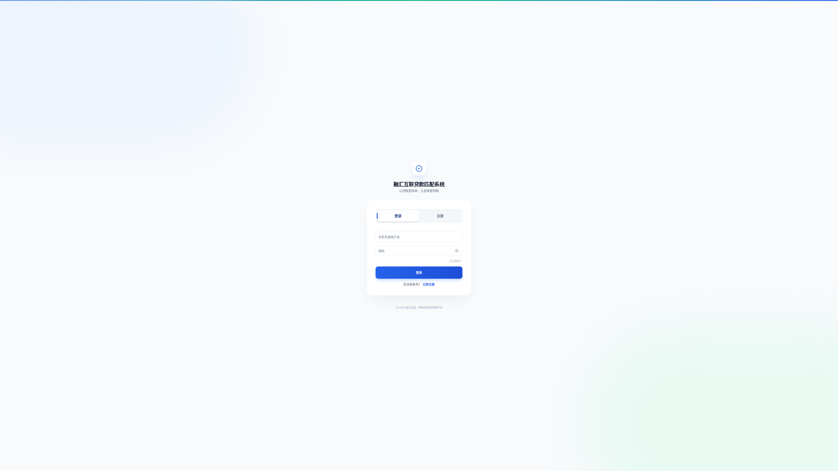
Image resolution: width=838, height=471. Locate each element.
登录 (398, 215)
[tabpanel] (419, 259)
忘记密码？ (455, 261)
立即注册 (428, 284)
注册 (440, 215)
